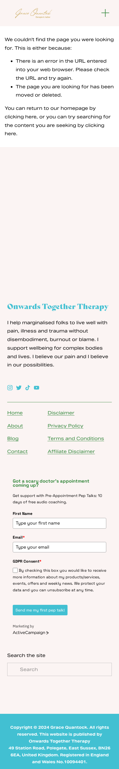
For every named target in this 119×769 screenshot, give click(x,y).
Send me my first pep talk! (40, 610)
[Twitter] (19, 387)
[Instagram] (10, 387)
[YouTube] (36, 387)
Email (19, 537)
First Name (22, 513)
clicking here (21, 117)
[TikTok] (27, 387)
